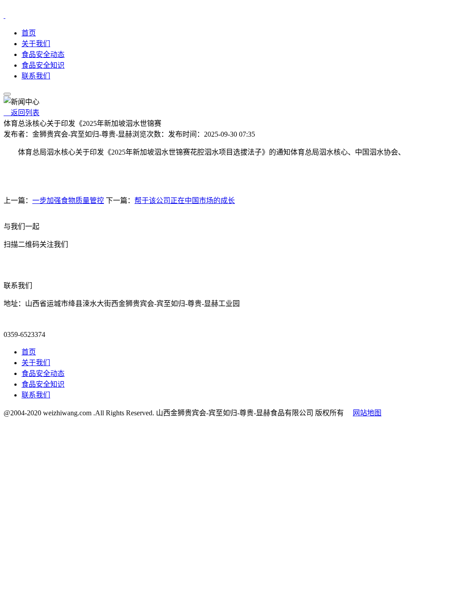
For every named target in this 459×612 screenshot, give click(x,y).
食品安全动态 (43, 54)
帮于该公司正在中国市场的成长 (184, 200)
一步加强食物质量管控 (68, 200)
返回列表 (21, 112)
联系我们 (36, 76)
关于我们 (36, 43)
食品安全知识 (43, 65)
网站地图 (367, 413)
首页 (29, 33)
